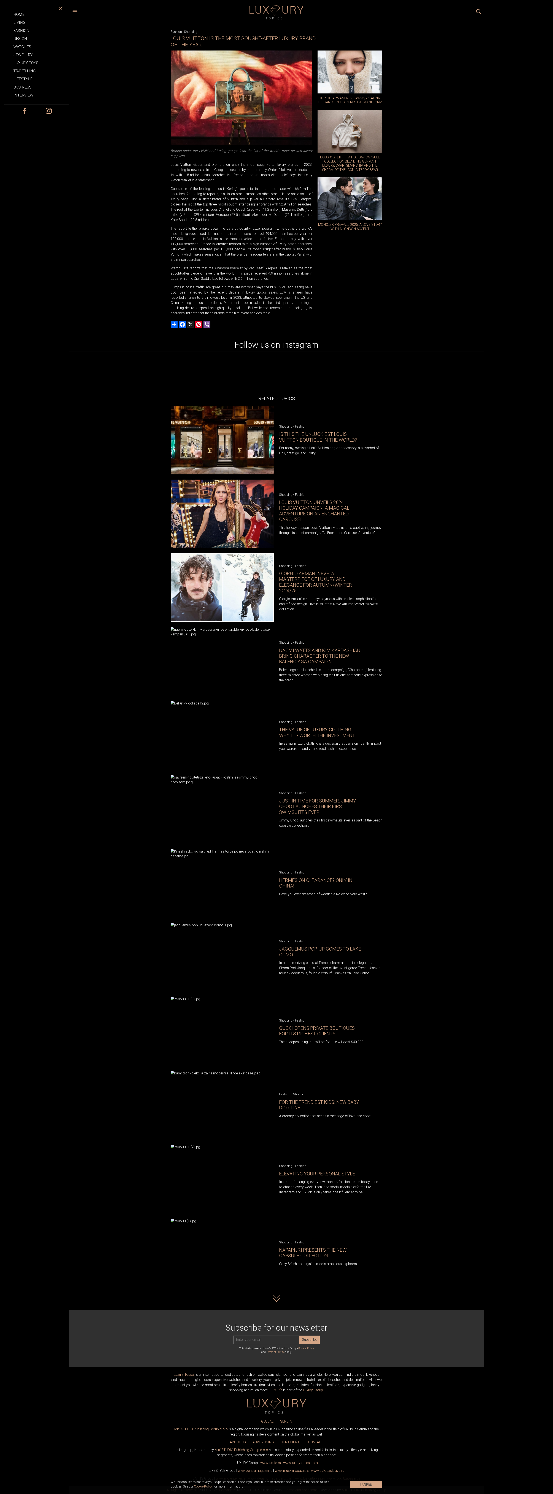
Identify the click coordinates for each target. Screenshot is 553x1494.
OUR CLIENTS (291, 1442)
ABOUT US (238, 1442)
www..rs (270, 1463)
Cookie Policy (203, 1486)
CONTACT (315, 1442)
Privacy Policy (306, 1348)
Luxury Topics (184, 1374)
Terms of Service (275, 1351)
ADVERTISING (263, 1442)
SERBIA (286, 1421)
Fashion (176, 31)
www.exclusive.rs (327, 1471)
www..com (300, 1463)
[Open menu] (75, 12)
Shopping (190, 31)
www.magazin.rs (255, 1471)
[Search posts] (478, 12)
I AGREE (366, 1484)
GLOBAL (267, 1421)
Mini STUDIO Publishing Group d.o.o (201, 1429)
